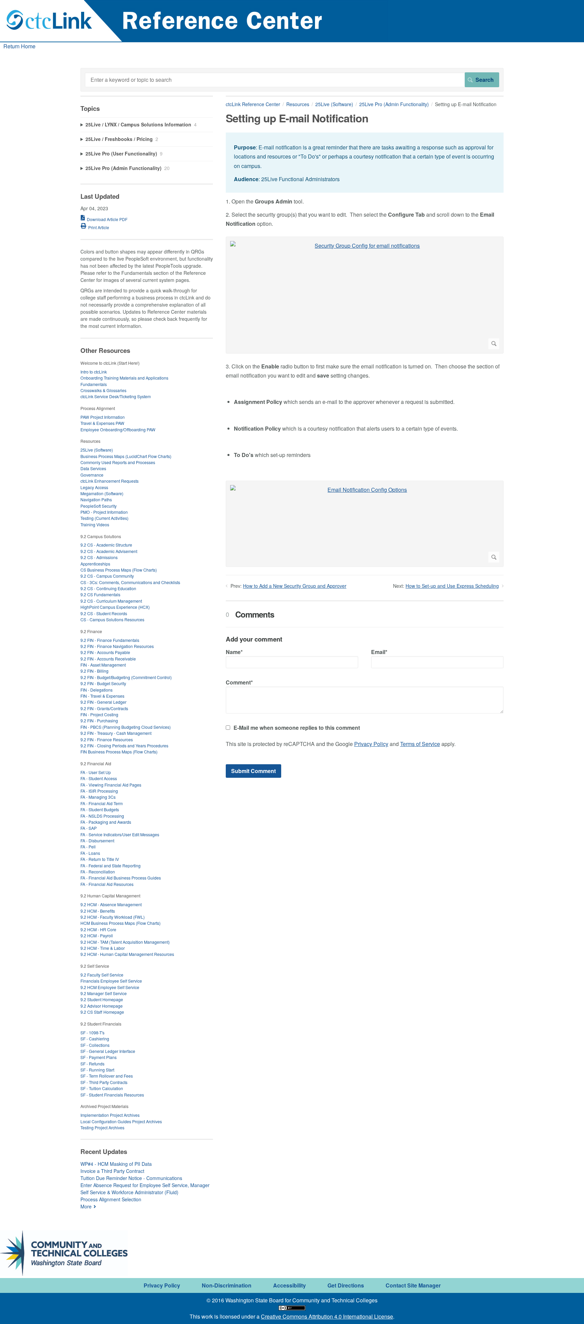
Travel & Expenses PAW (102, 423)
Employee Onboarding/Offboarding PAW (117, 429)
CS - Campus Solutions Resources (112, 619)
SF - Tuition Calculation (101, 1088)
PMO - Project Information (104, 512)
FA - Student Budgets (99, 809)
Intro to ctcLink (93, 372)
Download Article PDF (107, 219)
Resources (297, 104)
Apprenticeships (95, 564)
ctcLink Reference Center (253, 104)
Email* (379, 652)
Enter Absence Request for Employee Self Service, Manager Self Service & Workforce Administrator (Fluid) (145, 1189)
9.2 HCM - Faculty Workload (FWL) (112, 917)
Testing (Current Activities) (104, 518)
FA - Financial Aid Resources (106, 884)
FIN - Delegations (96, 690)
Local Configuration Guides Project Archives (121, 1121)
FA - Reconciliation (97, 871)
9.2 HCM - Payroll (96, 935)
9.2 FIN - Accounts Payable (105, 652)
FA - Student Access (98, 778)
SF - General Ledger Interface (107, 1051)
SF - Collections (95, 1045)
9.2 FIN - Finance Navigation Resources (117, 646)
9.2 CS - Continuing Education (108, 588)
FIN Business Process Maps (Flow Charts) (118, 751)
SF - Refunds (92, 1063)
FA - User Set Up (95, 772)
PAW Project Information (102, 417)
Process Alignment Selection (110, 1199)
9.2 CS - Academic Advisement (108, 551)
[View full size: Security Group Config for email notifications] (364, 295)
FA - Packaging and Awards (105, 822)
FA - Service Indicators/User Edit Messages (119, 834)
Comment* (239, 682)
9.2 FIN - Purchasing (99, 720)
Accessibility (289, 1285)
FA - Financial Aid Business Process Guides (120, 878)
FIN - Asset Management (103, 665)
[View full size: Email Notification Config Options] (364, 523)
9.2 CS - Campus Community (107, 576)
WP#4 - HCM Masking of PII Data (116, 1163)
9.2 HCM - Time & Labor (102, 948)
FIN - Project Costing (99, 714)
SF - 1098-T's (92, 1032)
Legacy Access (94, 487)
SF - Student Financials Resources (112, 1095)
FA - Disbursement (97, 840)
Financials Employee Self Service (111, 981)
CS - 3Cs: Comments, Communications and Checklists (130, 582)
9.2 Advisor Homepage (101, 1006)
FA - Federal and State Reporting (110, 865)
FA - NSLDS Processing (102, 816)
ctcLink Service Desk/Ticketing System (115, 396)
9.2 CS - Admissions (99, 557)
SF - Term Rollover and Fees (106, 1076)
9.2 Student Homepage (101, 999)
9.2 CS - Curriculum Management (111, 601)
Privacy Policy (371, 744)
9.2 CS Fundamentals (100, 594)
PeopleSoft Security (98, 506)
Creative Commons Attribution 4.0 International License (327, 1316)
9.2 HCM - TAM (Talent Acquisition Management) (125, 942)
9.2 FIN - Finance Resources (106, 739)
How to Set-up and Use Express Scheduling (452, 585)
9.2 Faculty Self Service (101, 975)
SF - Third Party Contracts (103, 1082)
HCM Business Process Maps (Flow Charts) (120, 923)
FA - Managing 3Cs (98, 797)
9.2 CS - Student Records (103, 613)
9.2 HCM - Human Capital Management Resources (127, 954)
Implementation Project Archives (110, 1115)
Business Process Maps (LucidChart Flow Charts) (125, 456)
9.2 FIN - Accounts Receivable (108, 658)
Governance (91, 475)
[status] (365, 163)
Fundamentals (93, 384)
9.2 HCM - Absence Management (111, 904)
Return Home (19, 46)
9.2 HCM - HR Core (98, 929)
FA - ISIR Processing (99, 791)
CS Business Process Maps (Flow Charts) (118, 570)
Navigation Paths (96, 499)
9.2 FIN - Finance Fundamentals (109, 640)
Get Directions (345, 1285)
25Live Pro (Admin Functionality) (394, 104)
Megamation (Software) (101, 493)
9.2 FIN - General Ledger (103, 702)
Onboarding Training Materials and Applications (124, 378)
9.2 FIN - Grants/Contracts (104, 708)
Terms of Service (420, 744)
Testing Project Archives (102, 1127)
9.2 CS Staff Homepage (102, 1012)
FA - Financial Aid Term (101, 803)
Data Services (93, 468)
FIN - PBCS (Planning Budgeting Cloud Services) (125, 727)
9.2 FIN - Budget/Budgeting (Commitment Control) (126, 677)
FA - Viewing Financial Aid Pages (110, 785)
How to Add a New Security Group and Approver (294, 585)
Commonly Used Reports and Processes (117, 462)
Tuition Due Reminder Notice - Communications (131, 1178)
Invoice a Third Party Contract (112, 1170)
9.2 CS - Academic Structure (106, 545)
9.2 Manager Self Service (103, 993)
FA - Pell (88, 846)
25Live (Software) (334, 104)
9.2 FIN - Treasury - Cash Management (115, 733)
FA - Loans (90, 853)
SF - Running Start (97, 1070)
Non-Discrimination (226, 1285)
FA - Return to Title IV (99, 859)
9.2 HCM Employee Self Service (109, 987)
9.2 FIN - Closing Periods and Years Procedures (124, 745)
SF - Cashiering (94, 1038)
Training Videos (94, 524)
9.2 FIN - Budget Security (103, 683)
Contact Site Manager (413, 1285)
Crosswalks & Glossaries (103, 390)
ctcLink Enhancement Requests (109, 481)
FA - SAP (88, 828)
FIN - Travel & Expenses (102, 696)
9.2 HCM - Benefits (97, 911)
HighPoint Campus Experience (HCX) (115, 607)
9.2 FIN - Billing (94, 671)
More (86, 1206)
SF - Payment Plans (98, 1057)
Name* (234, 652)
